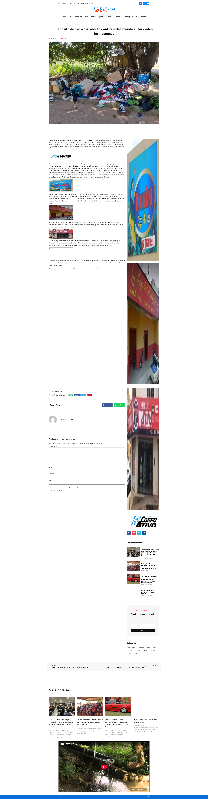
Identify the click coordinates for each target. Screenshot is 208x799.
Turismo (118, 17)
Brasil (64, 17)
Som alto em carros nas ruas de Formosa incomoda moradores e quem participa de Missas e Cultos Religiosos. (150, 579)
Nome (51, 467)
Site (50, 480)
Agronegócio (128, 17)
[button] (107, 405)
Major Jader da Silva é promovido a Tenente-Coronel (148, 592)
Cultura (70, 17)
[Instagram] (144, 3)
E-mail (51, 473)
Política (93, 17)
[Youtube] (147, 3)
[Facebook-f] (140, 3)
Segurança (101, 17)
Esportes (78, 17)
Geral (137, 17)
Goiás (86, 17)
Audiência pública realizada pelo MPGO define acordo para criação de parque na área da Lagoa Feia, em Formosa (150, 553)
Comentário (53, 446)
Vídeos (143, 17)
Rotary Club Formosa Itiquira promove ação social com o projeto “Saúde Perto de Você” (148, 566)
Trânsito (110, 17)
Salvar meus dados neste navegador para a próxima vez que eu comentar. (73, 486)
